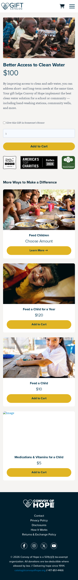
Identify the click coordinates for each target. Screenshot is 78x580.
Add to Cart (39, 146)
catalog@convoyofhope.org (30, 570)
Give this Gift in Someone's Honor (25, 122)
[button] (72, 6)
